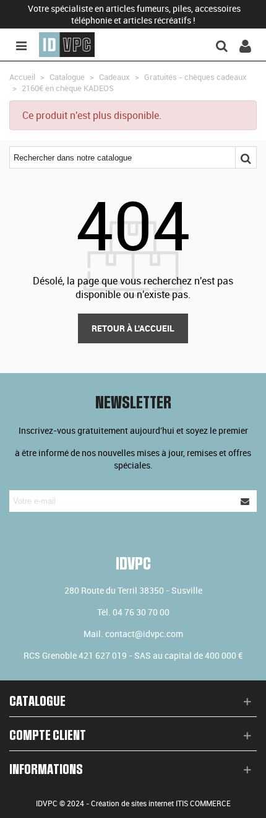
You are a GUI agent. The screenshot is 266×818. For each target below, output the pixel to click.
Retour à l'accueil (133, 328)
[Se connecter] (245, 44)
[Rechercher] (221, 44)
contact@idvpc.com (144, 634)
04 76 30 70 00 (141, 612)
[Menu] (21, 44)
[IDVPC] (67, 44)
